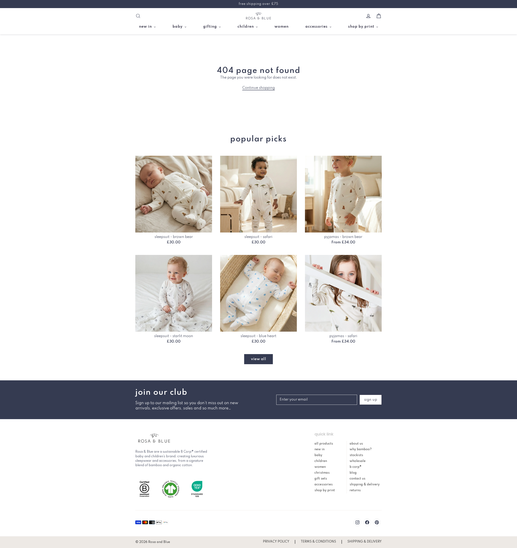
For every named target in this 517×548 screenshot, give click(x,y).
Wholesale (358, 461)
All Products (323, 443)
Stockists (356, 455)
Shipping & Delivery (365, 484)
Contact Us (357, 478)
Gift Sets (320, 478)
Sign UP (370, 400)
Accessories (323, 484)
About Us (356, 443)
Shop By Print (324, 490)
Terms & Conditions (318, 541)
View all (258, 359)
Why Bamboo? (361, 449)
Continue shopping (258, 88)
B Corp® (355, 467)
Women (320, 467)
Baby (318, 455)
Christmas (322, 472)
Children (320, 461)
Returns (355, 490)
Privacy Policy (276, 541)
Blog (353, 472)
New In (319, 449)
